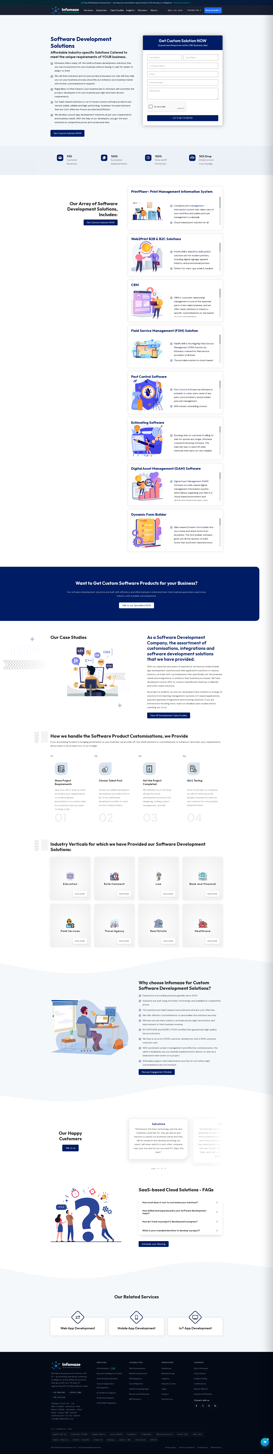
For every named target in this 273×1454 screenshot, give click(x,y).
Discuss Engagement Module (157, 1072)
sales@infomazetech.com (62, 1419)
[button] (153, 1169)
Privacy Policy (170, 1447)
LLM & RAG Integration (106, 1403)
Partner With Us (201, 1389)
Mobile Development (138, 1373)
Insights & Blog (200, 1378)
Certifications (200, 1384)
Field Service (167, 1399)
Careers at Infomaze (203, 1394)
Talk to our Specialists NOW (136, 605)
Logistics (165, 1378)
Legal (164, 1389)
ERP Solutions (135, 1399)
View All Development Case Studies (168, 715)
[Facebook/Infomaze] (196, 1406)
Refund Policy (216, 1447)
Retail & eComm (169, 1384)
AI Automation (106, 1368)
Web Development (137, 1368)
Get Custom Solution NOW (67, 133)
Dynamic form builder (198, 527)
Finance (165, 1394)
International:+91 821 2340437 (65, 1416)
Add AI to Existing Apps (139, 1389)
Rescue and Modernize (139, 1394)
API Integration (135, 1378)
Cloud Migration (136, 1384)
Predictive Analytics (105, 1398)
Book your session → (183, 3)
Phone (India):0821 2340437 (64, 1413)
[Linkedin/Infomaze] (215, 1406)
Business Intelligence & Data (109, 1373)
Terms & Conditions (187, 1447)
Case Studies (117, 10)
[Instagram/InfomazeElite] (208, 1406)
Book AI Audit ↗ (213, 10)
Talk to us (70, 1148)
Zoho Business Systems (107, 1378)
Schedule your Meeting (154, 1244)
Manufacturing (168, 1373)
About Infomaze (201, 1368)
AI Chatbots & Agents (106, 1393)
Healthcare (166, 1368)
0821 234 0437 (175, 10)
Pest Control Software (185, 389)
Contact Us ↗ (194, 10)
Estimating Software (193, 443)
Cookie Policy (202, 1447)
